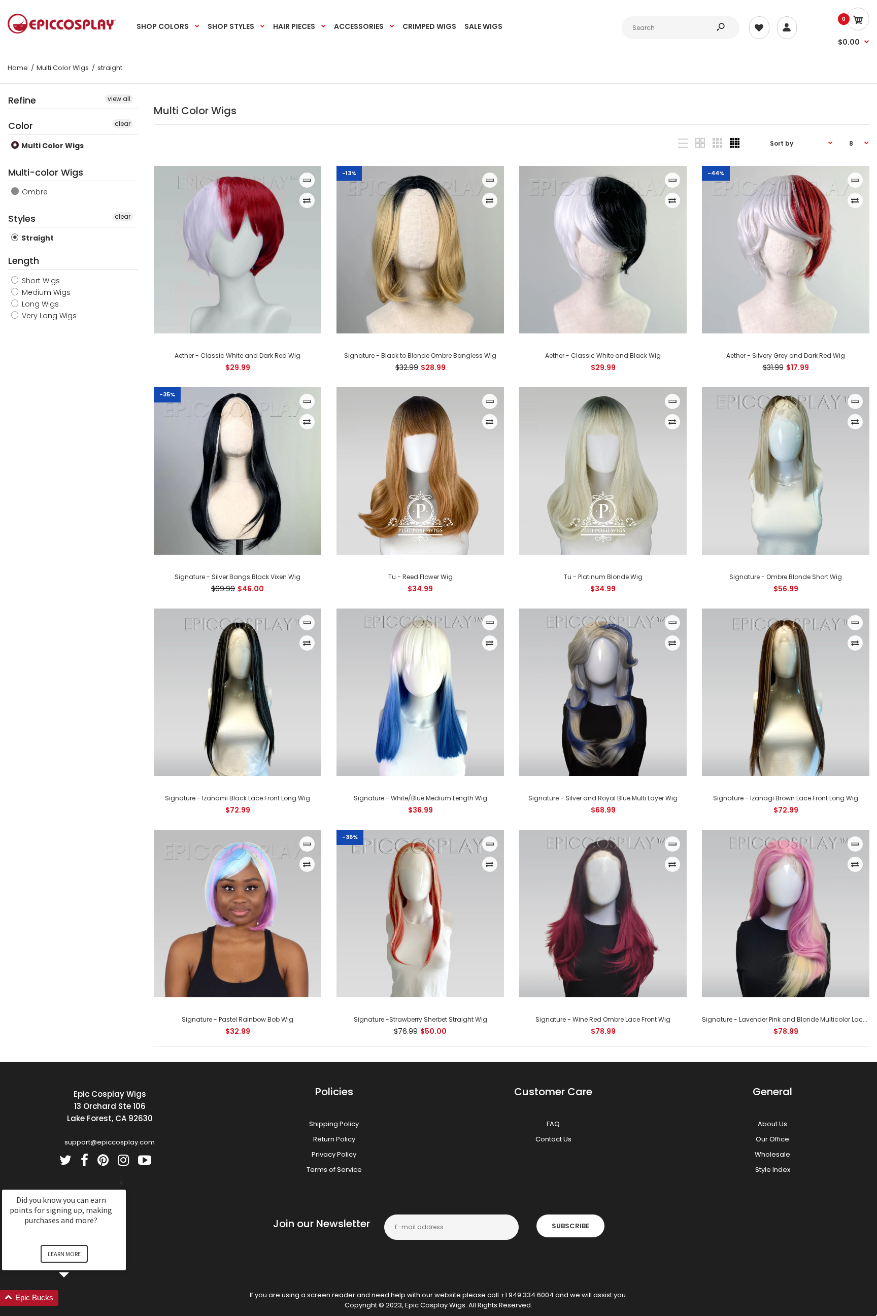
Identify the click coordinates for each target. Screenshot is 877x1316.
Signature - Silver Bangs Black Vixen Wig (237, 576)
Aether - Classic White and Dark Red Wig (237, 355)
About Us (772, 1124)
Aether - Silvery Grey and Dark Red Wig (785, 355)
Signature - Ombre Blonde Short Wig (785, 576)
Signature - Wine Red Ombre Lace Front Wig (602, 1019)
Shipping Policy (334, 1124)
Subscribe (570, 1226)
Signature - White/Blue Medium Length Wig (420, 798)
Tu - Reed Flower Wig (420, 576)
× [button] (121, 1183)
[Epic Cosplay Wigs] (62, 31)
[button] (76, 1298)
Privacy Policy (334, 1154)
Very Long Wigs (48, 316)
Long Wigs (39, 304)
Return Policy (334, 1139)
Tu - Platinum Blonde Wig (602, 576)
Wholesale (772, 1154)
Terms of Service (334, 1169)
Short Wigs (40, 281)
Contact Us (553, 1139)
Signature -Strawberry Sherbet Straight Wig (420, 1019)
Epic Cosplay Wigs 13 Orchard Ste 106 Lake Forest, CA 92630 (110, 1106)
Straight (37, 238)
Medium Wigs (45, 292)
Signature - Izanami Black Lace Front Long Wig (237, 798)
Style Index (772, 1169)
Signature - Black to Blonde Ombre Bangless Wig (420, 355)
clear (122, 123)
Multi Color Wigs (52, 146)
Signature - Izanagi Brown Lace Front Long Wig (785, 798)
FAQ (553, 1124)
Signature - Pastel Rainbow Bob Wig (237, 1019)
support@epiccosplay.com (109, 1142)
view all (119, 98)
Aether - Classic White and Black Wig (603, 355)
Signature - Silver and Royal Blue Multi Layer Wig (603, 798)
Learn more (64, 1254)
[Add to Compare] (307, 200)
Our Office (772, 1139)
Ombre (34, 192)
